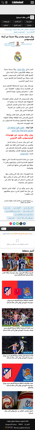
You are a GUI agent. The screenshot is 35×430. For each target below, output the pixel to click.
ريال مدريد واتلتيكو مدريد (12, 211)
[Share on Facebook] (24, 223)
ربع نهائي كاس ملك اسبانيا (25, 218)
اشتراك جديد (14, 233)
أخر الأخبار (18, 21)
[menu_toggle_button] (32, 2)
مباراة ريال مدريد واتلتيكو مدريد (23, 214)
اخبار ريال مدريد (28, 208)
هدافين (6, 25)
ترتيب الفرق (17, 25)
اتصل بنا (27, 424)
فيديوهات (6, 21)
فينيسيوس (24, 154)
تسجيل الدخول (24, 233)
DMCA (21, 424)
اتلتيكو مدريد (17, 208)
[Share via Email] (10, 223)
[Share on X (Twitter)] (20, 223)
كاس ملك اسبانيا (28, 211)
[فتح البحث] (2, 2)
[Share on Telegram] (14, 223)
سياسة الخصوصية (11, 424)
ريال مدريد (21, 69)
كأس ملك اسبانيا (28, 269)
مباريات (29, 25)
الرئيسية (29, 21)
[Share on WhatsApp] (17, 223)
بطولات (9, 421)
